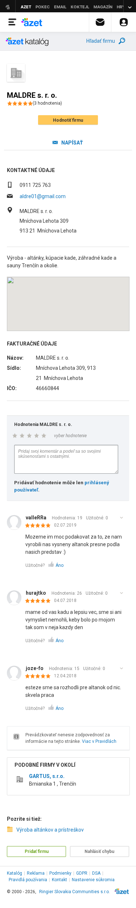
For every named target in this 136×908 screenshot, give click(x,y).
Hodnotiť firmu (68, 120)
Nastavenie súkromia (93, 879)
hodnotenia (47, 103)
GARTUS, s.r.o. (47, 776)
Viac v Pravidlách (99, 741)
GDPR (81, 873)
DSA (96, 873)
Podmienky (60, 873)
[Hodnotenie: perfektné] (39, 526)
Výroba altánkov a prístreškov (50, 830)
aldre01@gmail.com (43, 196)
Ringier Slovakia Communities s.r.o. (74, 891)
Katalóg (14, 873)
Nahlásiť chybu (99, 851)
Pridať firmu (37, 851)
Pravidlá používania (28, 879)
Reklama (36, 873)
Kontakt (59, 879)
